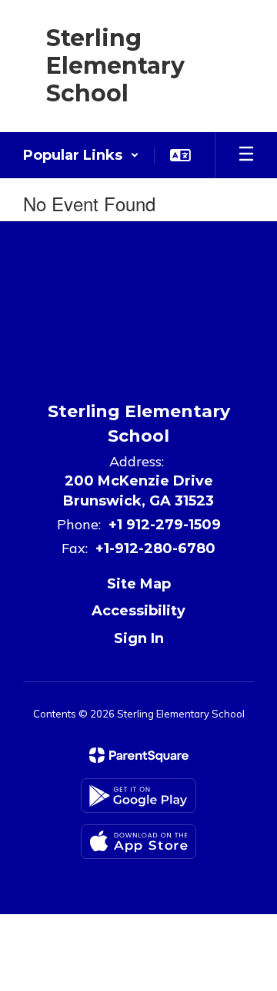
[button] (81, 155)
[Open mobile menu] (246, 155)
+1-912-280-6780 (155, 548)
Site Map (139, 583)
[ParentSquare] (138, 755)
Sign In (139, 638)
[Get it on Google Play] (138, 795)
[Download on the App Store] (138, 841)
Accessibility (138, 610)
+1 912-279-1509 (164, 524)
